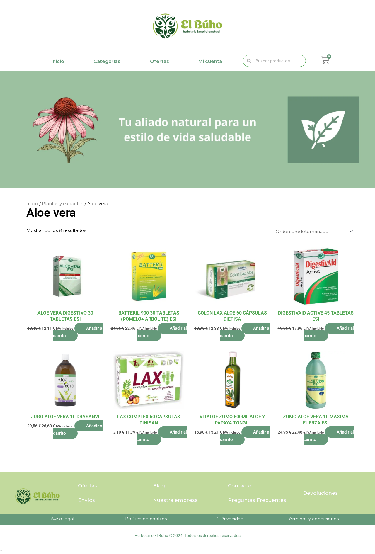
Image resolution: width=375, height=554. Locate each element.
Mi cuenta (210, 61)
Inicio (57, 61)
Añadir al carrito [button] (78, 332)
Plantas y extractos (62, 203)
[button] (1, 550)
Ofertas (159, 61)
